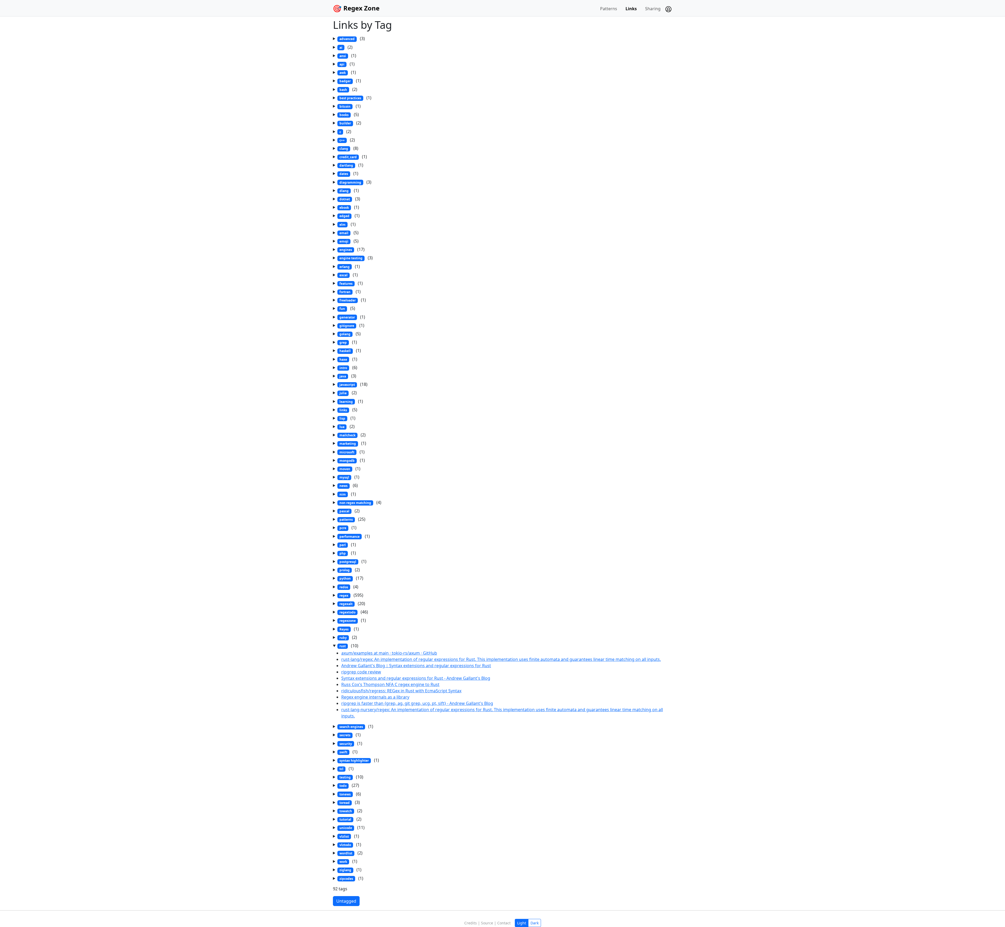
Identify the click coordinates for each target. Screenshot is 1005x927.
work (343, 861)
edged (344, 216)
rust (342, 646)
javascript (347, 384)
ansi (342, 56)
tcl (341, 769)
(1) (347, 55)
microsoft (346, 452)
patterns (346, 519)
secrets (344, 735)
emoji (343, 241)
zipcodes (346, 878)
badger (345, 81)
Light (521, 922)
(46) (353, 612)
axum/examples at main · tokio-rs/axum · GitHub (389, 653)
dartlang (346, 165)
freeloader (347, 300)
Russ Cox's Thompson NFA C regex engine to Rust (390, 684)
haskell (345, 351)
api (341, 64)
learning (346, 401)
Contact (504, 922)
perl (342, 545)
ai (340, 47)
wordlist (345, 853)
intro (343, 368)
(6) (348, 367)
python (345, 578)
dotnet (344, 199)
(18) (353, 384)
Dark (535, 922)
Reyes (344, 629)
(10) (348, 646)
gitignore (346, 325)
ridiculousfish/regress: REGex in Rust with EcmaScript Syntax (401, 691)
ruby (343, 637)
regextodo (347, 612)
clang (343, 148)
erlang (344, 267)
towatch (345, 811)
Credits (470, 922)
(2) (346, 47)
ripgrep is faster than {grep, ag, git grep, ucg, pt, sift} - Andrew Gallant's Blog (417, 703)
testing (345, 777)
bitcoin (344, 106)
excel (343, 275)
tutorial (345, 819)
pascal (344, 511)
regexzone (347, 620)
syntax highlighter (354, 760)
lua (341, 427)
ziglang (345, 870)
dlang (344, 191)
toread (344, 802)
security (345, 744)
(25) (352, 519)
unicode (345, 828)
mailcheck (347, 435)
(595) (351, 595)
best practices (350, 98)
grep (343, 342)
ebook (344, 207)
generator (347, 317)
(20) (352, 603)
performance (349, 536)
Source (487, 922)
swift (343, 752)
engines (345, 250)
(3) (352, 38)
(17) (352, 249)
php (342, 553)
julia (343, 393)
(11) (352, 827)
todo (343, 785)
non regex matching (355, 503)
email (343, 233)
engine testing (350, 258)
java (342, 376)
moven (344, 469)
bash (343, 89)
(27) (349, 785)
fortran (344, 292)
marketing (347, 443)
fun (342, 308)
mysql (344, 477)
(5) (349, 114)
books (344, 115)
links (343, 410)
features (346, 283)
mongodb (347, 460)
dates (343, 174)
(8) (348, 148)
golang (344, 334)
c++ (342, 140)
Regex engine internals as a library (375, 697)
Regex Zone (361, 8)
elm (342, 224)
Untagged (346, 901)
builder (345, 123)
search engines (351, 727)
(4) (360, 502)
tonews (345, 794)
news (343, 486)
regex (343, 595)
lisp (342, 418)
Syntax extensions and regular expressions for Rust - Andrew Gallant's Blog (415, 678)
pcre (342, 528)
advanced (347, 39)
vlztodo (345, 845)
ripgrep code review (361, 672)
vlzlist (344, 836)
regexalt (346, 604)
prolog (344, 570)
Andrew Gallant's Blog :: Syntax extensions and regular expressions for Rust (416, 665)
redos (343, 587)
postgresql (347, 562)
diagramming (350, 182)
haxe (343, 359)
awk (342, 72)
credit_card (348, 157)
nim (342, 494)
